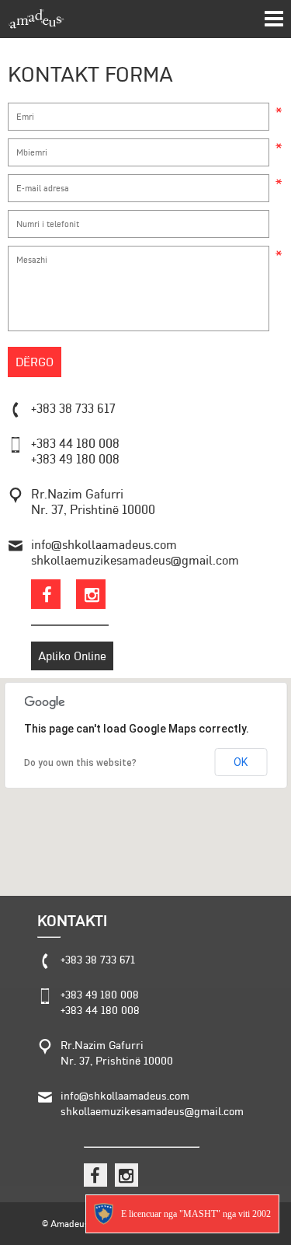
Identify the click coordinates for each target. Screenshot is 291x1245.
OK (241, 762)
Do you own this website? (80, 762)
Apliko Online (72, 656)
